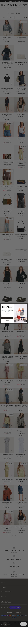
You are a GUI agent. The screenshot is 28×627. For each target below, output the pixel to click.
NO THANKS (7, 320)
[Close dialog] (26, 305)
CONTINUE (7, 318)
